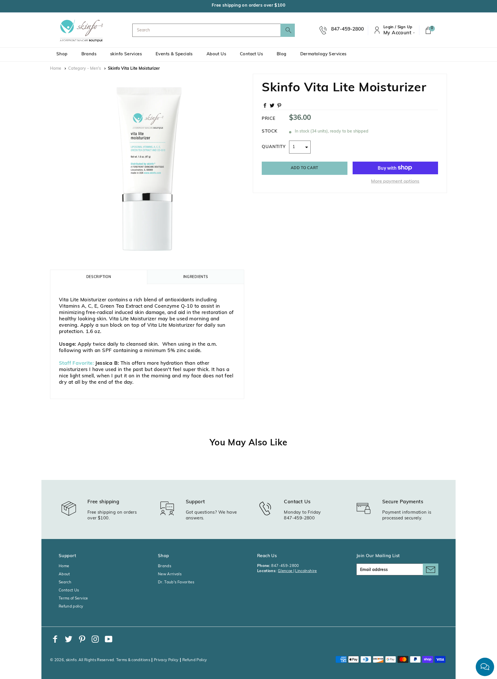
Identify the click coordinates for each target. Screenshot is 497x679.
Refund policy (71, 606)
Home (55, 69)
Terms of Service (73, 598)
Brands (88, 54)
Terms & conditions (133, 660)
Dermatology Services (323, 54)
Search (65, 582)
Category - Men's (84, 69)
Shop (62, 54)
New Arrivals (169, 574)
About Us (216, 54)
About (64, 574)
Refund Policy (194, 660)
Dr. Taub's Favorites (176, 582)
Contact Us (251, 54)
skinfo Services (126, 54)
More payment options (395, 181)
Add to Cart (304, 168)
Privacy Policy (166, 660)
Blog (281, 54)
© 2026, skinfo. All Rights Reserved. (82, 660)
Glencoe (285, 571)
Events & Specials (174, 54)
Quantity (274, 147)
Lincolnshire (306, 571)
